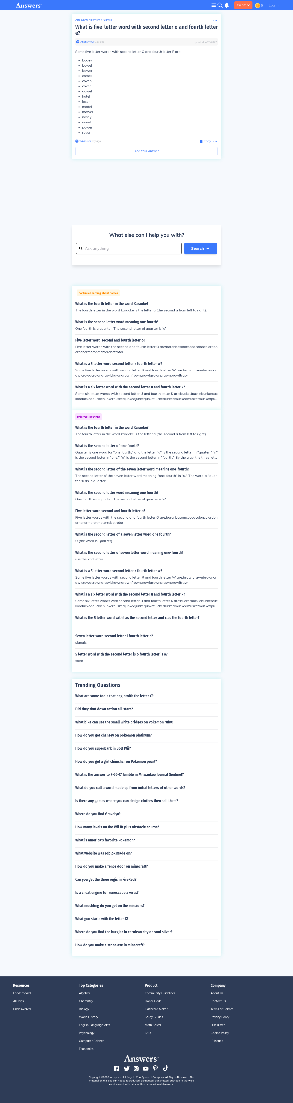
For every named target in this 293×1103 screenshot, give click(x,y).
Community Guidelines (160, 993)
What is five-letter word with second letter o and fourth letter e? (146, 30)
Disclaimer (218, 1025)
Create (241, 5)
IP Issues (217, 1041)
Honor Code (153, 1001)
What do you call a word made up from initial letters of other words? (130, 787)
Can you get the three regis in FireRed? (105, 879)
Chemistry (86, 1001)
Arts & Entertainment (87, 19)
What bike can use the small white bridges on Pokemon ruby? (124, 722)
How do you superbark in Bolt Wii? (103, 748)
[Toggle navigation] (213, 5)
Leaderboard (22, 993)
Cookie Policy (220, 1033)
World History (88, 1017)
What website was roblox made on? (103, 853)
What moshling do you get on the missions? (110, 905)
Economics (86, 1049)
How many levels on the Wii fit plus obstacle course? (117, 827)
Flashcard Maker (156, 1009)
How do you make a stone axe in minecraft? (110, 945)
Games (107, 19)
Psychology (86, 1033)
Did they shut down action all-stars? (104, 709)
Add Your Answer (146, 151)
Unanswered (22, 1009)
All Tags (18, 1001)
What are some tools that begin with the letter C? (114, 696)
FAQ (148, 1033)
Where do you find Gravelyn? (98, 814)
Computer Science (91, 1041)
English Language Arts (94, 1025)
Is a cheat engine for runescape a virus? (107, 892)
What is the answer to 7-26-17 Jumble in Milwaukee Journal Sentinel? (129, 774)
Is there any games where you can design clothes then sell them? (126, 800)
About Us (217, 993)
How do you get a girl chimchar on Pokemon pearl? (116, 761)
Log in (273, 5)
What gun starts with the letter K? (101, 918)
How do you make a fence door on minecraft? (111, 866)
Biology (84, 1009)
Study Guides (154, 1017)
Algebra (84, 993)
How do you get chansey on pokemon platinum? (113, 735)
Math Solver (153, 1025)
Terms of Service (222, 1009)
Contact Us (218, 1001)
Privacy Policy (220, 1017)
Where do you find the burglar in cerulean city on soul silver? (123, 932)
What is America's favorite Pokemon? (105, 840)
